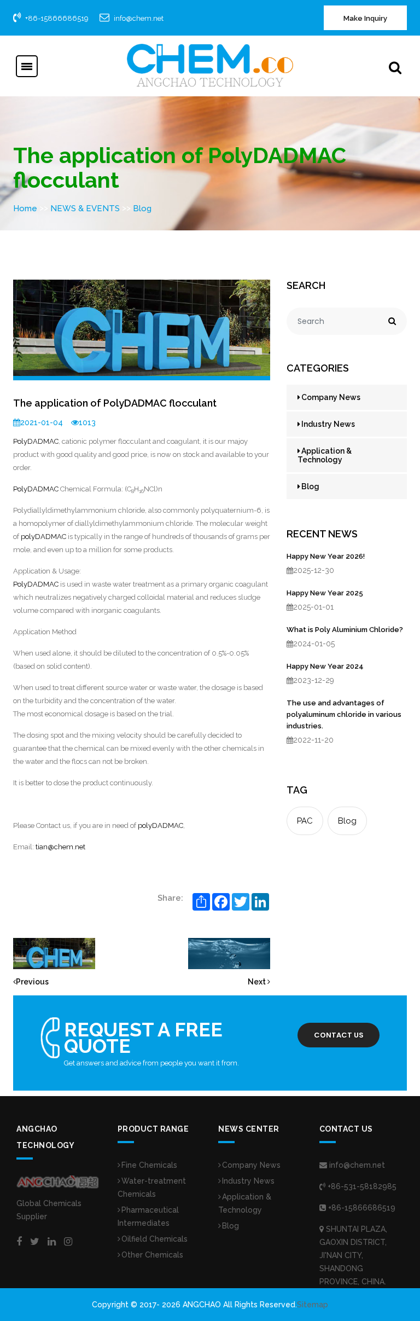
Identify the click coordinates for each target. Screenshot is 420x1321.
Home (25, 208)
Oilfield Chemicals (154, 1239)
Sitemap (312, 1304)
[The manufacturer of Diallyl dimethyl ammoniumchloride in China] (229, 952)
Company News (330, 397)
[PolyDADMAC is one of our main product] (54, 952)
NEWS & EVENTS (85, 208)
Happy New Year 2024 (325, 666)
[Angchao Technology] (210, 65)
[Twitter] (34, 1242)
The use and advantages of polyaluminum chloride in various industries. (344, 714)
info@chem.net (139, 18)
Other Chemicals (152, 1254)
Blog (142, 208)
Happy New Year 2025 (325, 593)
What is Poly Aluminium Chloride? (345, 629)
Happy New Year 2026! (326, 556)
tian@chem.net (60, 847)
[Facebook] (19, 1242)
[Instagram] (68, 1242)
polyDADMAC (43, 536)
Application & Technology (325, 455)
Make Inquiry (365, 18)
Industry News (328, 424)
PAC (305, 821)
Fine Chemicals (149, 1165)
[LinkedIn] (52, 1242)
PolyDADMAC (36, 441)
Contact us (339, 1035)
